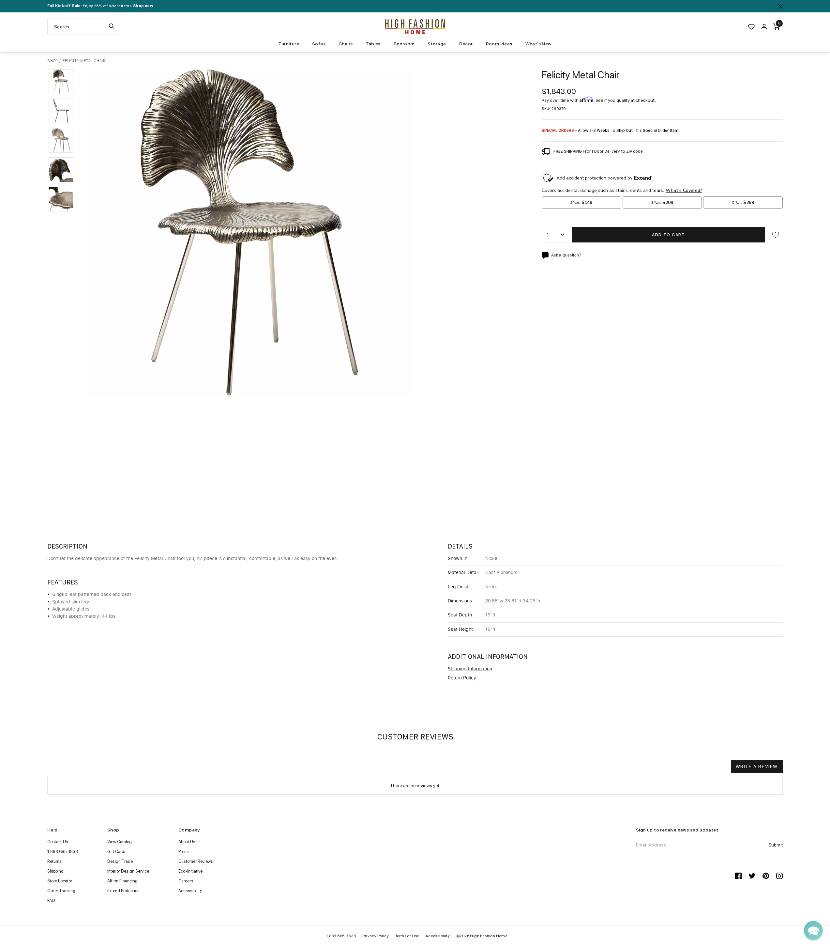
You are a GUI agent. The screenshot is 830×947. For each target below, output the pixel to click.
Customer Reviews (195, 861)
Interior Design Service (128, 871)
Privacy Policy (375, 936)
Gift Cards (117, 851)
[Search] (111, 27)
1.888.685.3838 (62, 851)
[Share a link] (546, 255)
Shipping (55, 871)
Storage (437, 43)
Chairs (346, 43)
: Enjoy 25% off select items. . (100, 6)
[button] (61, 81)
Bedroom (404, 43)
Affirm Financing (122, 880)
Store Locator (59, 880)
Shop (52, 61)
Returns (54, 861)
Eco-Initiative (190, 871)
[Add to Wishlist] (775, 234)
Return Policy (462, 678)
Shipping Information (470, 669)
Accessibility (190, 890)
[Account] (764, 26)
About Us (186, 841)
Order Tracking (61, 890)
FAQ (51, 900)
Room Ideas (499, 43)
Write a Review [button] (757, 766)
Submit (775, 844)
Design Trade (120, 861)
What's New (538, 43)
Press (183, 851)
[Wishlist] (751, 27)
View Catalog (119, 841)
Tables (373, 43)
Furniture (289, 43)
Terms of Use (407, 936)
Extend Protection (123, 890)
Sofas (318, 43)
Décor (466, 43)
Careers (185, 880)
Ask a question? (566, 255)
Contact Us (57, 841)
